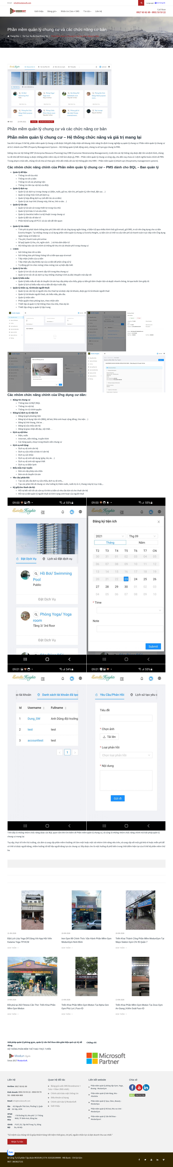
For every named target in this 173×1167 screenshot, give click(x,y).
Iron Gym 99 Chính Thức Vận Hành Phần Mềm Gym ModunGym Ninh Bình (86, 940)
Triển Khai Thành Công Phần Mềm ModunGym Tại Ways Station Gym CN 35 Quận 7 (140, 940)
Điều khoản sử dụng (60, 1097)
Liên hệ (98, 11)
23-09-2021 (22, 121)
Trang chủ (14, 36)
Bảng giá (51, 11)
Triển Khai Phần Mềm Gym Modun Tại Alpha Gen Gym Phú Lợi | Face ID (85, 1007)
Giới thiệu (38, 11)
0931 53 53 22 (159, 12)
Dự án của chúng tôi (39, 36)
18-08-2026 (65, 933)
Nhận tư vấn (17, 1141)
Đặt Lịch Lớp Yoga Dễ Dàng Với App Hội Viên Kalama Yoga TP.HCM (29, 940)
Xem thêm (12, 948)
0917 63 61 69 (143, 12)
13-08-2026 (65, 999)
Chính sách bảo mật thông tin (64, 1093)
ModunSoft (22, 1060)
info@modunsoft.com (22, 3)
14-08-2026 (11, 999)
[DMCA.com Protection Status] (137, 1094)
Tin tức (86, 11)
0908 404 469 (17, 1095)
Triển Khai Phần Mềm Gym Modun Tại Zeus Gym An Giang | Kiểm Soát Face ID (139, 1007)
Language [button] (150, 3)
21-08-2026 (11, 933)
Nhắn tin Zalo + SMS (70, 11)
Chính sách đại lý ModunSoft (63, 1101)
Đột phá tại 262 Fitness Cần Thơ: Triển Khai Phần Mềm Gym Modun (31, 1007)
